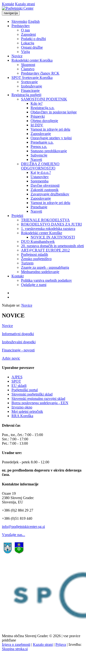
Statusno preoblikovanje (49, 151)
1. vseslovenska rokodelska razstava (48, 229)
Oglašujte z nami (33, 285)
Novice (16, 56)
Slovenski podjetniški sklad (32, 394)
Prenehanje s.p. (42, 142)
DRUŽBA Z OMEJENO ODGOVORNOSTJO (40, 166)
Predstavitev (20, 26)
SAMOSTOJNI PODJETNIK (44, 99)
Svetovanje (29, 82)
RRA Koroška (22, 416)
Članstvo (27, 69)
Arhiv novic (11, 358)
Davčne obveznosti (45, 185)
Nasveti (36, 159)
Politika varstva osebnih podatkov (46, 280)
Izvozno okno (21, 407)
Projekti (17, 216)
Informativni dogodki (18, 334)
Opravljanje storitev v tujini (51, 138)
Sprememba (39, 181)
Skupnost (28, 65)
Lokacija (27, 43)
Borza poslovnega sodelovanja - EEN (39, 403)
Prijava (60, 644)
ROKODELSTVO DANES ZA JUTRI (51, 224)
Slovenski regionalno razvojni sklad (38, 398)
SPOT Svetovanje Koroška (32, 78)
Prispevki (38, 116)
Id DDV (37, 125)
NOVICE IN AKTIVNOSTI (53, 237)
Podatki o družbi (33, 39)
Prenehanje (39, 207)
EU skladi (19, 386)
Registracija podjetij (26, 95)
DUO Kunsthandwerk (38, 241)
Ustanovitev (40, 177)
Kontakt (8, 4)
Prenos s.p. (39, 147)
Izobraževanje (31, 86)
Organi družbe (32, 47)
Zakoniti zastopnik (45, 190)
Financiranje (30, 90)
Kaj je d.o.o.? (41, 172)
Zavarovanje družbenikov (50, 194)
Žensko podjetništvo (36, 259)
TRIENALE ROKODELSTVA (45, 220)
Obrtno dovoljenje (44, 121)
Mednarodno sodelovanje (40, 272)
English (34, 21)
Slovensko (19, 21)
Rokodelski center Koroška (32, 60)
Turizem (27, 263)
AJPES (16, 377)
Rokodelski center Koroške (41, 233)
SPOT (16, 381)
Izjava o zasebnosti (16, 644)
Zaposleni (28, 34)
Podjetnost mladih (34, 254)
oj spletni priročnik (29, 411)
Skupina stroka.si (15, 649)
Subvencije (39, 155)
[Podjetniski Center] (17, 8)
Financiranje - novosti (18, 350)
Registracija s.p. (42, 108)
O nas (25, 30)
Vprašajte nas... (13, 535)
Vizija (25, 52)
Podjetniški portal (24, 390)
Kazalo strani (25, 4)
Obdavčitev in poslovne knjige (54, 112)
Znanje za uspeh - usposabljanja (45, 267)
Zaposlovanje (41, 134)
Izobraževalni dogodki (19, 342)
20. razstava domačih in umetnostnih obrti (52, 246)
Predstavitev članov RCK (40, 73)
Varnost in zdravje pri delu (50, 129)
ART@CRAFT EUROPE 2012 (45, 250)
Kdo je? (37, 103)
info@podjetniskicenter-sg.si (23, 527)
